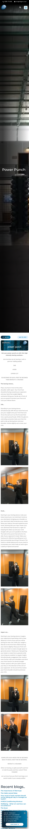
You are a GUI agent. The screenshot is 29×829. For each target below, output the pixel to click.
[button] (6, 337)
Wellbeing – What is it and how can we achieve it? (13, 804)
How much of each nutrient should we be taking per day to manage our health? (14, 797)
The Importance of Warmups (11, 791)
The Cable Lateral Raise (9, 793)
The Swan (4, 808)
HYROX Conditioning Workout (11, 801)
